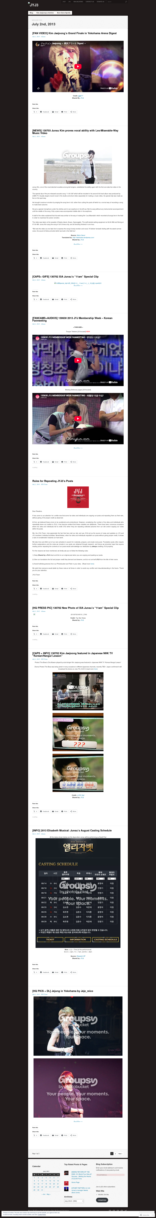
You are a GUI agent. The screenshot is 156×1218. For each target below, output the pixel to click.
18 (46, 1184)
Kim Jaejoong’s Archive (45, 13)
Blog (31, 13)
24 (42, 1187)
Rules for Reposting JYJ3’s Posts (52, 481)
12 (50, 1181)
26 (50, 1187)
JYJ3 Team (44, 484)
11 (46, 1181)
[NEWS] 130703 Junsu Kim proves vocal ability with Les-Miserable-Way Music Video (75, 132)
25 (46, 1187)
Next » (120, 1154)
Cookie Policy (42, 1214)
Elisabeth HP (81, 956)
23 (38, 1187)
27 (54, 1187)
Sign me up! (102, 1181)
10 (42, 1181)
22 (34, 1187)
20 (54, 1184)
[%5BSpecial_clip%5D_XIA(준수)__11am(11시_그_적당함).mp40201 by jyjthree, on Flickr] (78, 283)
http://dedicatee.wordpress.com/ (83, 237)
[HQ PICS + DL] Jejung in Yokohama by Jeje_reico (62, 991)
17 (42, 1184)
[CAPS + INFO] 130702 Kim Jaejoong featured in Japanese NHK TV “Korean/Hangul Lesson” (72, 654)
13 (54, 1181)
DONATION (102, 1200)
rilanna (43, 37)
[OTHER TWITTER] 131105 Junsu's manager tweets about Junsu (81, 1190)
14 (58, 1181)
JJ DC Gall (80, 795)
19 (50, 1184)
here (92, 564)
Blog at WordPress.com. (35, 1210)
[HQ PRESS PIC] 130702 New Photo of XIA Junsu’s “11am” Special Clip (75, 608)
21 (58, 1184)
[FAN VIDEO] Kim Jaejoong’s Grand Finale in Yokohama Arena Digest (74, 33)
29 (34, 1190)
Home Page (75, 1182)
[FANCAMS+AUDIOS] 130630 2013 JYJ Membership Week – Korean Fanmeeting (72, 319)
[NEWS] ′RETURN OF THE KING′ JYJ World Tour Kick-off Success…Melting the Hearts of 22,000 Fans (81, 1175)
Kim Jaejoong (78, 1)
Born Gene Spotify (63, 13)
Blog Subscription (104, 1164)
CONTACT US (90, 1)
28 (58, 1187)
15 (34, 1184)
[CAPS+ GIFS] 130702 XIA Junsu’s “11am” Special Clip (65, 276)
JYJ (69, 1)
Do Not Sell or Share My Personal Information (56, 1210)
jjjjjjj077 (80, 96)
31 (42, 1190)
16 (38, 1184)
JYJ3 (64, 1)
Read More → (78, 244)
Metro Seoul (81, 235)
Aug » (49, 1194)
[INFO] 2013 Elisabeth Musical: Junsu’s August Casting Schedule (72, 830)
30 (38, 1190)
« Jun (43, 1194)
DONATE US (100, 1)
